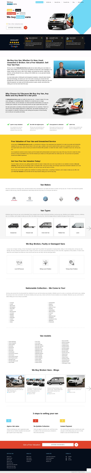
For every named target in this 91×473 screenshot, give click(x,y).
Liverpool (12, 320)
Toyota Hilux (64, 355)
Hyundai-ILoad (12, 359)
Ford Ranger (11, 351)
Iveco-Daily (37, 343)
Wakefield (51, 320)
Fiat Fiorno (11, 349)
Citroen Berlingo (12, 341)
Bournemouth (13, 311)
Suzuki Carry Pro (65, 352)
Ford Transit (11, 354)
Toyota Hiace (65, 354)
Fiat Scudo (11, 350)
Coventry (12, 302)
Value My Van (57, 2)
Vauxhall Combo (65, 358)
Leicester (12, 313)
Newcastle (12, 308)
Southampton (52, 302)
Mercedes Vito (38, 347)
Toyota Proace (65, 357)
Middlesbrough (52, 316)
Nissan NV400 (65, 340)
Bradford (12, 314)
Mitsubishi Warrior (39, 353)
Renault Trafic (65, 351)
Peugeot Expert (65, 345)
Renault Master (65, 349)
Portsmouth (51, 321)
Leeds (11, 310)
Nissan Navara (38, 360)
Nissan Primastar (65, 342)
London (11, 319)
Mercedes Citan (38, 344)
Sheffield (12, 316)
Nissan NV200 (38, 362)
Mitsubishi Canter (39, 349)
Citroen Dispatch (12, 343)
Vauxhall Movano (66, 360)
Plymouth (51, 305)
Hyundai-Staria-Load (13, 360)
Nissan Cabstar (38, 354)
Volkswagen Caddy (66, 363)
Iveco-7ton (37, 341)
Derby (11, 321)
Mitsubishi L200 (38, 351)
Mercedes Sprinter (39, 346)
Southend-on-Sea (53, 319)
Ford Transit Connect (13, 356)
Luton (50, 314)
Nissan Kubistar (38, 357)
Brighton (51, 304)
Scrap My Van (66, 2)
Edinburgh (12, 317)
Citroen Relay (12, 344)
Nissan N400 (38, 359)
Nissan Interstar (38, 356)
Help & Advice (81, 2)
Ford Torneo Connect (13, 353)
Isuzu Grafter (11, 362)
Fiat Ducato (11, 347)
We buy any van (39, 2)
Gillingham (51, 317)
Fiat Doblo (11, 346)
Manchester (12, 305)
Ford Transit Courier (13, 357)
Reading (51, 308)
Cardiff (11, 304)
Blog (73, 2)
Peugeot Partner (65, 346)
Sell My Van (48, 2)
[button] (84, 43)
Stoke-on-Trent (52, 307)
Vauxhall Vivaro (65, 361)
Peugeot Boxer (65, 343)
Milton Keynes (52, 311)
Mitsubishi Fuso (38, 350)
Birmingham (12, 307)
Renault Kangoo (65, 348)
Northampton (52, 310)
